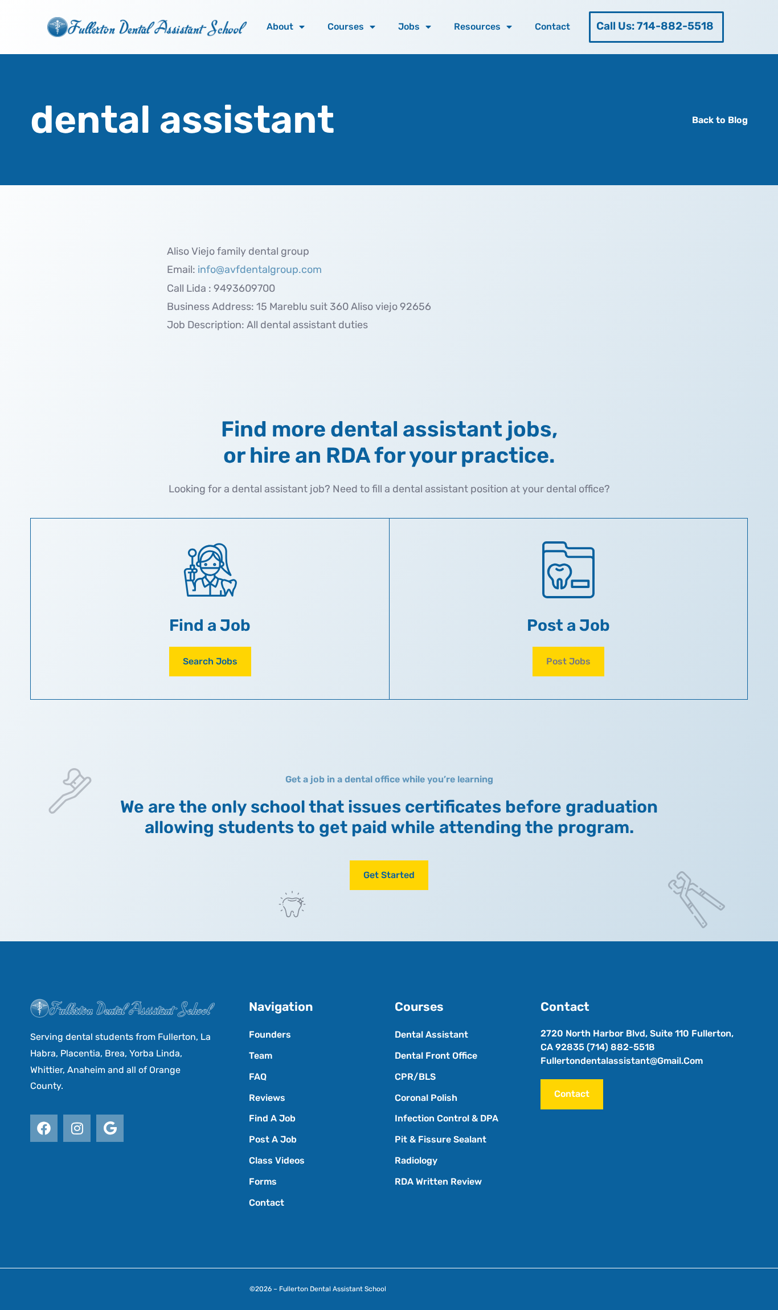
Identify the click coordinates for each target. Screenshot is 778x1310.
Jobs (409, 26)
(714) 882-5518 (621, 1047)
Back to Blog (720, 120)
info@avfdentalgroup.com (260, 269)
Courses (345, 26)
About (280, 26)
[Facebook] (44, 1128)
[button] (568, 662)
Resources (477, 26)
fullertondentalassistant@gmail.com (621, 1060)
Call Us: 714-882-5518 (655, 25)
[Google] (110, 1128)
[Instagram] (77, 1128)
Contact (552, 26)
